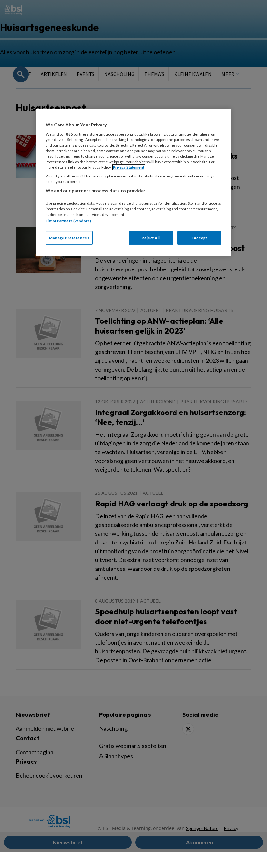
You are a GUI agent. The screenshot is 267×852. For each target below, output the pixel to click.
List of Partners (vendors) (68, 221)
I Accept (199, 238)
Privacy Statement (128, 167)
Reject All (151, 238)
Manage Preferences (69, 238)
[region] (133, 182)
